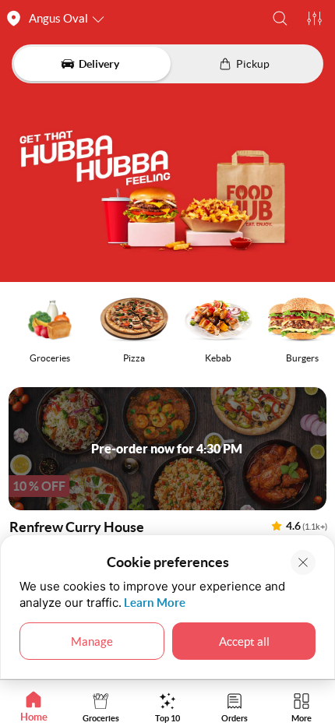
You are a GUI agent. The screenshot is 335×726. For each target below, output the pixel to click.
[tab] (33, 707)
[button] (280, 18)
